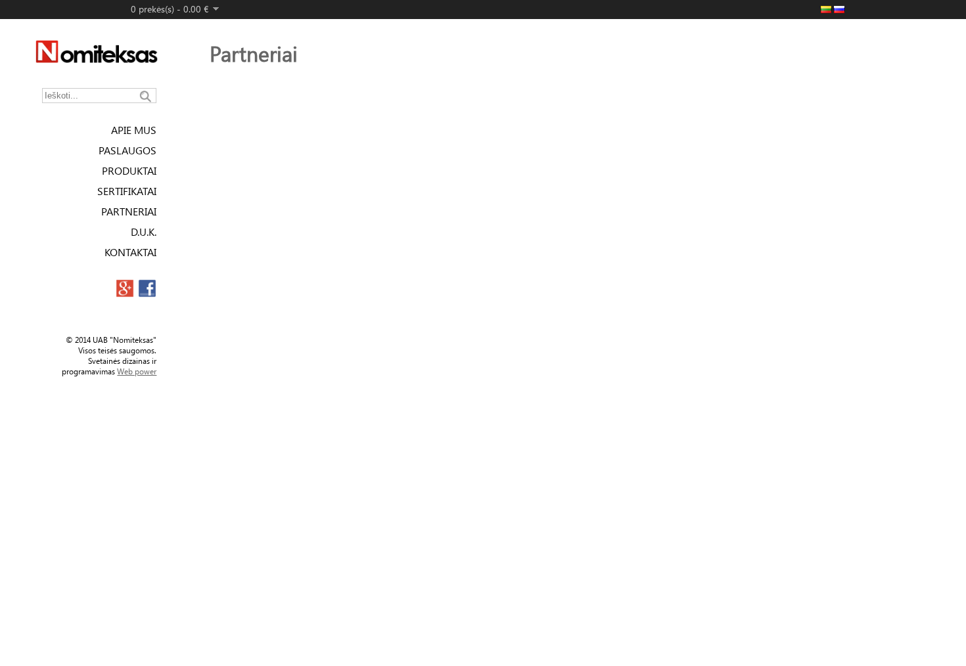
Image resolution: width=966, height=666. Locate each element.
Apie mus (133, 130)
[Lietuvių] (826, 9)
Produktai (129, 170)
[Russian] (839, 9)
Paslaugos (127, 150)
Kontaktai (130, 252)
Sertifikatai (126, 191)
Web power (136, 371)
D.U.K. (143, 231)
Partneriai (128, 211)
